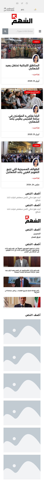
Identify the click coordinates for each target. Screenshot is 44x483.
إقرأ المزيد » (35, 74)
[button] (40, 31)
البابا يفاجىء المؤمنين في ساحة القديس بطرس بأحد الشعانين (24, 118)
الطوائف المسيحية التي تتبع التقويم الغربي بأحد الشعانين (22, 171)
